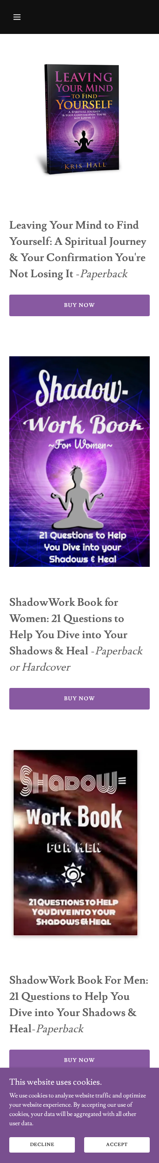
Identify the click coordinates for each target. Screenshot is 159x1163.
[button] (19, 17)
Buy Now (79, 305)
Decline (42, 1145)
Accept (116, 1145)
